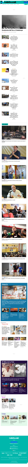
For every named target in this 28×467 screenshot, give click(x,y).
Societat (8, 4)
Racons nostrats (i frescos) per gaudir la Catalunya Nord (11, 343)
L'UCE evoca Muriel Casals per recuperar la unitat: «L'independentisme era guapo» (13, 219)
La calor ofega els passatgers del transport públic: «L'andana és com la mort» (22, 315)
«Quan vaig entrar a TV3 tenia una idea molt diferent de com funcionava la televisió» (14, 390)
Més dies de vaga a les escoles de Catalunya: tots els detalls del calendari (14, 89)
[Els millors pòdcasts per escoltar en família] (5, 417)
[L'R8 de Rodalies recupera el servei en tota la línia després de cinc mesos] (5, 37)
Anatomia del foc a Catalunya (12, 30)
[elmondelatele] (9, 455)
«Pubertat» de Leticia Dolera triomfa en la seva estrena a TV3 (14, 55)
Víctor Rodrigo (14, 57)
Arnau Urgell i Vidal (14, 50)
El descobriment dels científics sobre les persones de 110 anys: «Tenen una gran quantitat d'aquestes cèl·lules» (17, 345)
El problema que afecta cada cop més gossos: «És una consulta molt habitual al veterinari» (6, 330)
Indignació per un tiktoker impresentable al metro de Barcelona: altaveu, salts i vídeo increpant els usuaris (5, 405)
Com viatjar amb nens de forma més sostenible (22, 421)
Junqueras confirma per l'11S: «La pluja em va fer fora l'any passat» (12, 239)
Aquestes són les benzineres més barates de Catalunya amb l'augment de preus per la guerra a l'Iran (14, 116)
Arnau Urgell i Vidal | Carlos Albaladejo (5, 319)
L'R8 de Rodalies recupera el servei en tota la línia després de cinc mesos (14, 38)
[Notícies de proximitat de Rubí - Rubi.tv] (8, 2)
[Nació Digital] (3, 2)
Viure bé (5, 324)
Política (15, 4)
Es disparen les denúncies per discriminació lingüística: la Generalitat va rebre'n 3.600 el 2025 (14, 73)
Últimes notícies (4, 4)
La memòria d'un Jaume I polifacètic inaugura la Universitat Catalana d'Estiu (13, 258)
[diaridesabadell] (8, 453)
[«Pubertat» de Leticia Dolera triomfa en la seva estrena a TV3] (5, 55)
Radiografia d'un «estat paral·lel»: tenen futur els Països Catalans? (12, 180)
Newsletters (23, 0)
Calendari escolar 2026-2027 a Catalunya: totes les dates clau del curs (14, 97)
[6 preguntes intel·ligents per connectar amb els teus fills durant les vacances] (14, 417)
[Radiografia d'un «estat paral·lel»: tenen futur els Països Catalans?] (14, 172)
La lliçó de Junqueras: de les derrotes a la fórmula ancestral (11, 161)
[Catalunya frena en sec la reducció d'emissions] (5, 81)
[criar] (19, 455)
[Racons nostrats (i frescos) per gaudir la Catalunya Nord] (11, 338)
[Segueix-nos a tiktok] (14, 440)
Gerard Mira (11, 316)
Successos (11, 4)
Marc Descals (13, 119)
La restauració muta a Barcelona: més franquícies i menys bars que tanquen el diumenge (14, 141)
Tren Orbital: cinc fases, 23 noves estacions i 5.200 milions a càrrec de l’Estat (14, 47)
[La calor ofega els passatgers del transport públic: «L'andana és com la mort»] (22, 310)
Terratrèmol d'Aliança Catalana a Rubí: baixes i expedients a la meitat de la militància (14, 106)
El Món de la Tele (8, 362)
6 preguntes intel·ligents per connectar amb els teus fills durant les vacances (13, 422)
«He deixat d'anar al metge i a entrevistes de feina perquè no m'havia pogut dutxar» (13, 278)
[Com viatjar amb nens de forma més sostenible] (22, 417)
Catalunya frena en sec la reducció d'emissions (14, 81)
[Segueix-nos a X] (13, 440)
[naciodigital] (3, 453)
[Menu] (0, 4)
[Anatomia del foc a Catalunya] (14, 22)
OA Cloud (16, 462)
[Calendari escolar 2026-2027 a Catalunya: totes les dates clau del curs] (5, 96)
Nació (14, 60)
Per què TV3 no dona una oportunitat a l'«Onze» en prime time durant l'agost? (5, 390)
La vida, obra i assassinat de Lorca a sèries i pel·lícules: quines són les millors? (22, 390)
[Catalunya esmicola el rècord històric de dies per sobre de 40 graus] (14, 310)
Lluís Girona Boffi (14, 76)
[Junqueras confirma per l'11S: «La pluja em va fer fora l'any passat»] (14, 231)
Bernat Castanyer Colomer (5, 181)
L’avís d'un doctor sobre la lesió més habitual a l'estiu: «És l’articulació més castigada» (4, 343)
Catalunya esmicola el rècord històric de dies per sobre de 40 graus (13, 315)
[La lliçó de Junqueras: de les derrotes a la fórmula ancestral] (14, 152)
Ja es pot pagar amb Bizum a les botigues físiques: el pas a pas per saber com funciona (14, 63)
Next (3, 397)
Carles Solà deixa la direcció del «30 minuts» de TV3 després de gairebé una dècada (13, 379)
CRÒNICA (6, 218)
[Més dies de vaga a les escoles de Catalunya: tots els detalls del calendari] (5, 88)
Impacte (14, 79)
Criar (14, 86)
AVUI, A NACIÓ (4, 124)
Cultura (18, 4)
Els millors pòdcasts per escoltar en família (5, 421)
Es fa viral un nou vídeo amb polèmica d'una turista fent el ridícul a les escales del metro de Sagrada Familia (12, 406)
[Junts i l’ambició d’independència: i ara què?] (14, 191)
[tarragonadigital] (22, 453)
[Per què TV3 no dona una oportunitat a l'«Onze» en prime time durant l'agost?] (5, 385)
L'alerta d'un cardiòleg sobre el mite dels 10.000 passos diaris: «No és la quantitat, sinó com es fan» (23, 344)
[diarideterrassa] (15, 453)
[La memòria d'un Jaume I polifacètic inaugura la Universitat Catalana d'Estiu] (14, 250)
